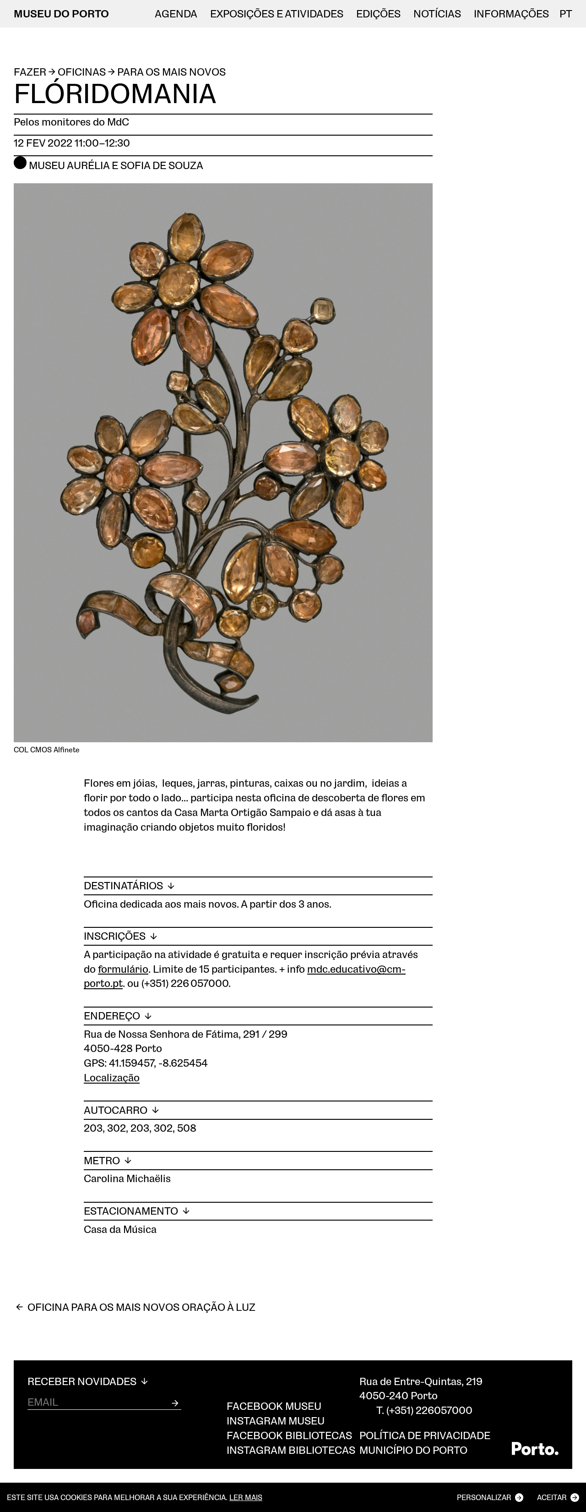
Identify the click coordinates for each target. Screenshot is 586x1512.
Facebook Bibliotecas (289, 1435)
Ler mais (245, 1497)
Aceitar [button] (552, 1497)
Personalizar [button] (484, 1497)
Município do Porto (413, 1449)
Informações (511, 13)
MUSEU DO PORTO (61, 13)
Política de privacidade (424, 1435)
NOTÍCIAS (437, 13)
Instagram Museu (276, 1420)
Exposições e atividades (276, 13)
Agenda (176, 13)
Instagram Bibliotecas (291, 1449)
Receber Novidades (83, 1381)
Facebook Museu (274, 1405)
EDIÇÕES (378, 13)
